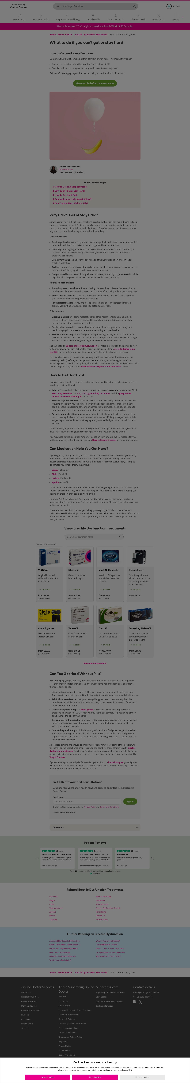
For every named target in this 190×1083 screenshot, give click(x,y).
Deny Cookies (95, 1077)
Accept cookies (47, 1077)
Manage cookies (142, 1077)
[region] (95, 1070)
